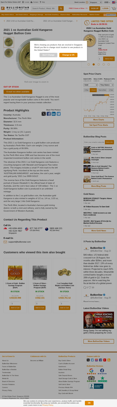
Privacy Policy (47, 405)
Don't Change (48, 55)
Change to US (68, 55)
